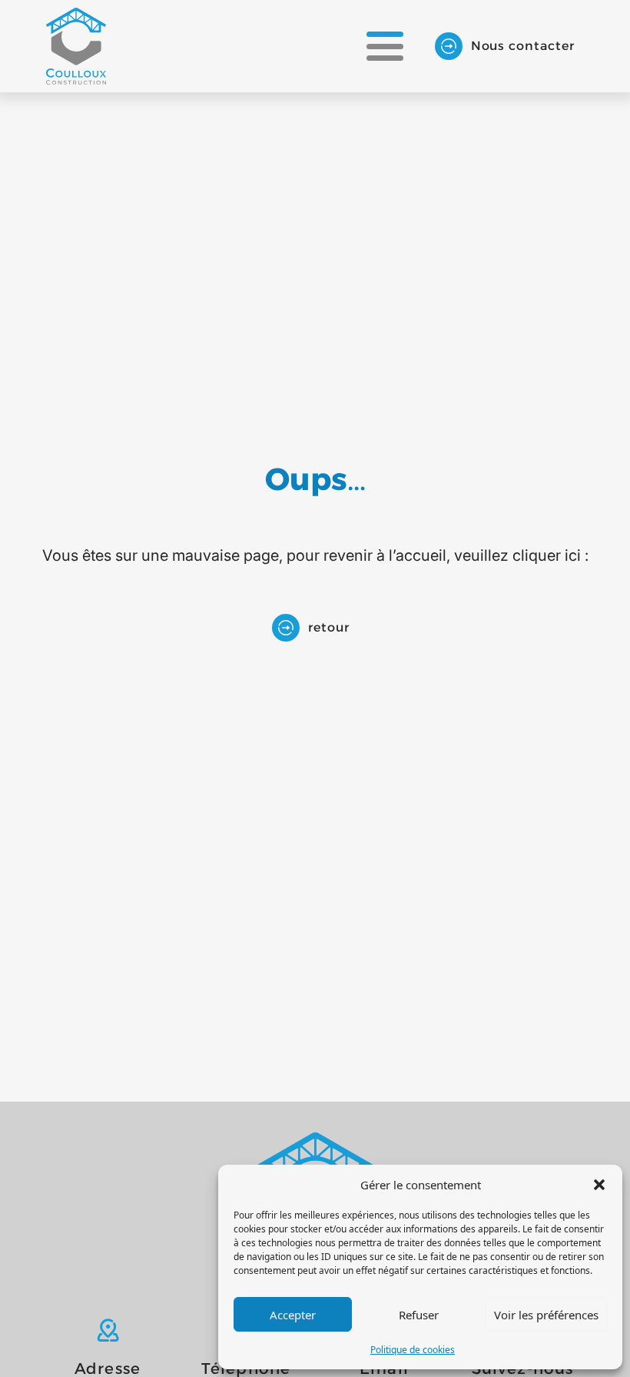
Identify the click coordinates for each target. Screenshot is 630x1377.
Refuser (419, 1314)
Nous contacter (523, 45)
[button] (599, 1184)
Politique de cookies (412, 1349)
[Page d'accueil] (76, 46)
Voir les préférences (546, 1314)
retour (329, 627)
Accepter (293, 1314)
